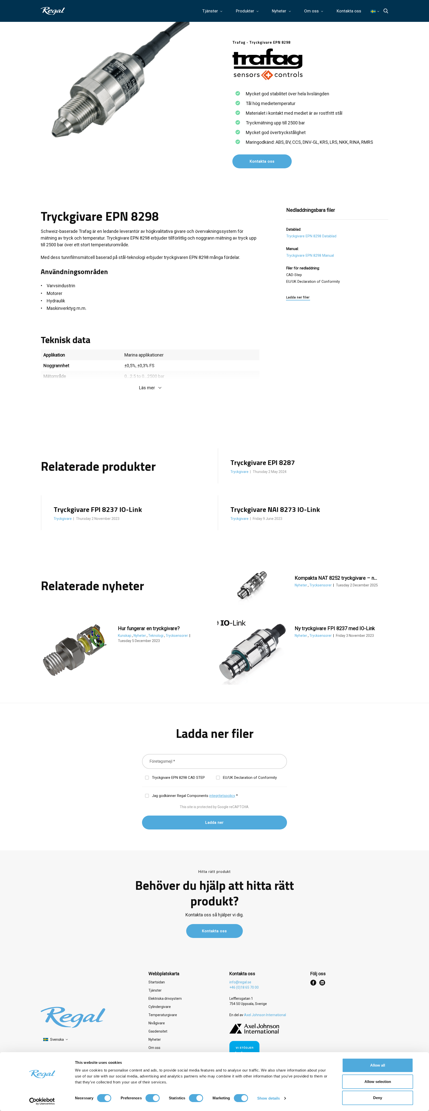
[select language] (56, 1039)
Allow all (377, 1065)
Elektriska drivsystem (165, 999)
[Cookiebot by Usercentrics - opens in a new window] (42, 1101)
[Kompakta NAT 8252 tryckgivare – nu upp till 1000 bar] (251, 585)
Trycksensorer (320, 585)
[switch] (152, 1098)
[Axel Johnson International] (254, 1032)
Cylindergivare (159, 1007)
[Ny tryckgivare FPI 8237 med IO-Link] (251, 650)
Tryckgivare (239, 472)
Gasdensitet (157, 1031)
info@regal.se (240, 982)
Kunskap (125, 636)
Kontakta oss (349, 10)
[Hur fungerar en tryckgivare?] (75, 650)
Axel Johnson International (265, 1015)
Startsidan (156, 982)
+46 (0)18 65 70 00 (244, 987)
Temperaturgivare (162, 1015)
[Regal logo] (53, 11)
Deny (377, 1098)
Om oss (154, 1048)
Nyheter (301, 585)
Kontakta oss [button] (262, 161)
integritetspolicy (222, 795)
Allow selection (377, 1081)
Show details (268, 1098)
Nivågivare (156, 1023)
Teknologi (156, 636)
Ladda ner (214, 822)
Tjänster (155, 990)
